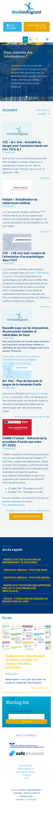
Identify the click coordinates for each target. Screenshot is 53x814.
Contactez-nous (25, 772)
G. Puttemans (31, 799)
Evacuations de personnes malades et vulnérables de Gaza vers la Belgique (20, 358)
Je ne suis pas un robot (21, 711)
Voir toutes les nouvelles (26, 516)
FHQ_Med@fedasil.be (13, 504)
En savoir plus (39, 688)
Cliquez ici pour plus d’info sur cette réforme (28, 510)
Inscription (26, 721)
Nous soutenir (11, 26)
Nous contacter (36, 25)
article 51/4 (36, 393)
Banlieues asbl (26, 796)
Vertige (26, 793)
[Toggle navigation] (47, 39)
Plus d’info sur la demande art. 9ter (32, 416)
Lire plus (45, 178)
